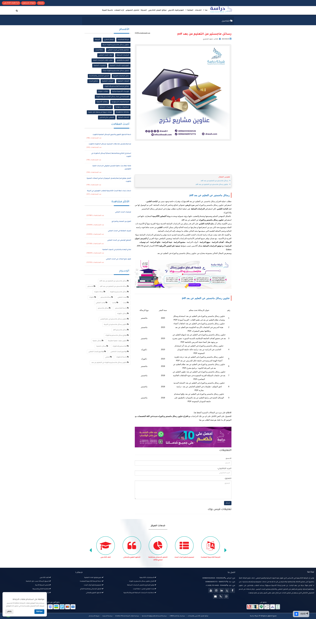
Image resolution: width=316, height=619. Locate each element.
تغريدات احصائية (105, 107)
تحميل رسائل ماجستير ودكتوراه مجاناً (116, 71)
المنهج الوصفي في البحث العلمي (119, 240)
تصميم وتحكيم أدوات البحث (184, 557)
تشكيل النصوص (132, 10)
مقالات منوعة (103, 91)
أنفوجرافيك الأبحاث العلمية (119, 65)
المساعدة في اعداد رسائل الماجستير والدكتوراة (112, 97)
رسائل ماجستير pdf (120, 330)
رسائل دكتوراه (122, 314)
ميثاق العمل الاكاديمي (157, 10)
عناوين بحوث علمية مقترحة (117, 341)
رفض (9, 612)
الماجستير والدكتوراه (120, 346)
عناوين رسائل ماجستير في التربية (115, 324)
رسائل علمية (97, 341)
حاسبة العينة (107, 10)
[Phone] (220, 596)
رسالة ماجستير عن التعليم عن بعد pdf (113, 286)
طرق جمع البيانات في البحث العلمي (118, 259)
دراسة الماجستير (121, 308)
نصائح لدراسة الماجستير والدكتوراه (117, 86)
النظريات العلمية (100, 65)
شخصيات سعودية (122, 107)
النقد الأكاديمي (105, 557)
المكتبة (190, 10)
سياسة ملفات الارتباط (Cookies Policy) (127, 616)
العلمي (107, 357)
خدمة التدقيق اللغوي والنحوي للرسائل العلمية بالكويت (112, 135)
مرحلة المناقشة (123, 40)
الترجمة (97, 40)
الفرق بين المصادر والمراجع (121, 221)
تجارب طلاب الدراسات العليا (103, 60)
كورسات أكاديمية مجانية (120, 91)
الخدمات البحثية (123, 117)
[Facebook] (232, 590)
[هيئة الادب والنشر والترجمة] (253, 607)
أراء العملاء (119, 10)
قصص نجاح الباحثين (106, 117)
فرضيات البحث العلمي (123, 212)
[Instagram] (216, 590)
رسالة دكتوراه (99, 292)
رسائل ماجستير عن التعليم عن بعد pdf (204, 34)
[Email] (215, 596)
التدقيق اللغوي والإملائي (131, 557)
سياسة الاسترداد (107, 616)
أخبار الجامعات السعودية (120, 102)
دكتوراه (91, 297)
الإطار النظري (109, 40)
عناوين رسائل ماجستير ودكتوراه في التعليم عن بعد (109, 362)
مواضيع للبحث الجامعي (118, 352)
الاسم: (228, 459)
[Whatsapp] (226, 596)
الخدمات (198, 10)
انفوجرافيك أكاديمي (176, 10)
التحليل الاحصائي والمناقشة (99, 76)
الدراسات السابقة (123, 55)
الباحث (114, 303)
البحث (125, 303)
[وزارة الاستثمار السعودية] (278, 607)
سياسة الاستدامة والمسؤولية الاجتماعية (154, 616)
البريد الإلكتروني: (224, 469)
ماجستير (91, 286)
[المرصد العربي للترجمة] (267, 607)
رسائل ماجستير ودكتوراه (118, 292)
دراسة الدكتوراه (121, 357)
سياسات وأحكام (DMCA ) (177, 616)
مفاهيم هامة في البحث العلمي (118, 50)
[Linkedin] (221, 590)
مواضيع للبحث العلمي (96, 352)
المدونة (144, 10)
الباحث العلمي (101, 303)
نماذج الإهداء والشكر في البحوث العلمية (116, 250)
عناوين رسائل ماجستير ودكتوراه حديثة (116, 45)
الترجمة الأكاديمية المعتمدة (210, 557)
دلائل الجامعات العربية (121, 76)
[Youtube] (210, 590)
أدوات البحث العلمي (105, 55)
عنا (206, 10)
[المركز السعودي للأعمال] (272, 607)
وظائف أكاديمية (102, 102)
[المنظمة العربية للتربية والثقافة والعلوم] (261, 607)
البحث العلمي (122, 297)
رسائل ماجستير (103, 308)
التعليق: (227, 479)
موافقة (39, 612)
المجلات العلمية (123, 81)
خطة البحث (99, 50)
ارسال (228, 503)
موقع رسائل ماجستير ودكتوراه (116, 335)
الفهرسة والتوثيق (123, 60)
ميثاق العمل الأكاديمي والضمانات (197, 616)
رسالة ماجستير (106, 297)
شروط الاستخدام (94, 616)
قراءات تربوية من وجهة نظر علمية (100, 112)
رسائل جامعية (101, 346)
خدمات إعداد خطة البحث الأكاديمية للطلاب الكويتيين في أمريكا (109, 191)
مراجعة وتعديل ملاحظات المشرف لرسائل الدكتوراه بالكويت (110, 144)
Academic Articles (122, 112)
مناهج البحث (93, 81)
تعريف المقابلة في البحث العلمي (119, 231)
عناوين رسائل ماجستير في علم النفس (113, 319)
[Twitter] (227, 590)
